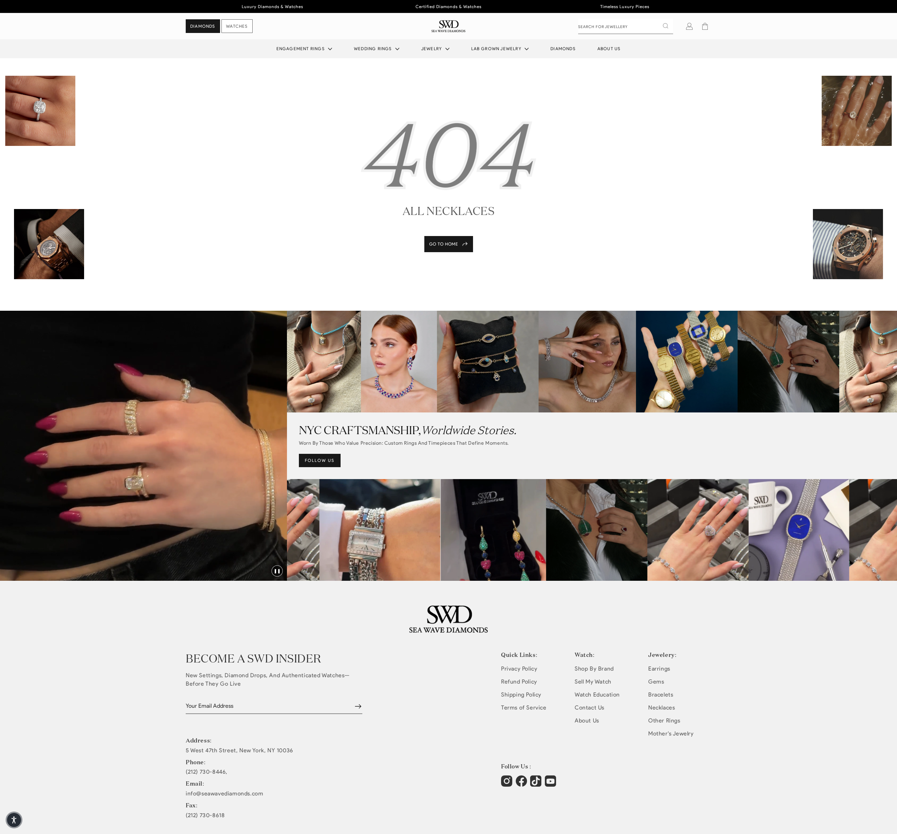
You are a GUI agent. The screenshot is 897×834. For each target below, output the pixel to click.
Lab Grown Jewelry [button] (497, 48)
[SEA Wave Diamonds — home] (448, 26)
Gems (656, 681)
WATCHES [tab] (237, 26)
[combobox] (625, 26)
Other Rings (664, 720)
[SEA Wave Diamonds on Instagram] (507, 784)
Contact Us (589, 707)
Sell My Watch (593, 681)
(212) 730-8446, (206, 772)
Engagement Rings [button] (301, 48)
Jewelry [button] (432, 48)
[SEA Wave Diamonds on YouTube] (536, 784)
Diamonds (563, 48)
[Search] (665, 26)
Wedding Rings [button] (373, 48)
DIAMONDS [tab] (202, 26)
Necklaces (661, 707)
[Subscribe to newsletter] (358, 706)
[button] (704, 26)
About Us (609, 48)
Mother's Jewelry (671, 733)
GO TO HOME (443, 244)
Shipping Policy (521, 694)
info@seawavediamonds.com (224, 793)
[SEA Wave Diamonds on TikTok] (551, 784)
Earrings (659, 668)
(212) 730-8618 (205, 815)
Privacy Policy (519, 668)
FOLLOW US (320, 460)
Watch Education (597, 694)
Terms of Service (524, 707)
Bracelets (660, 694)
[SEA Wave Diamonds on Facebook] (522, 784)
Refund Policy (519, 681)
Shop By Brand (594, 668)
